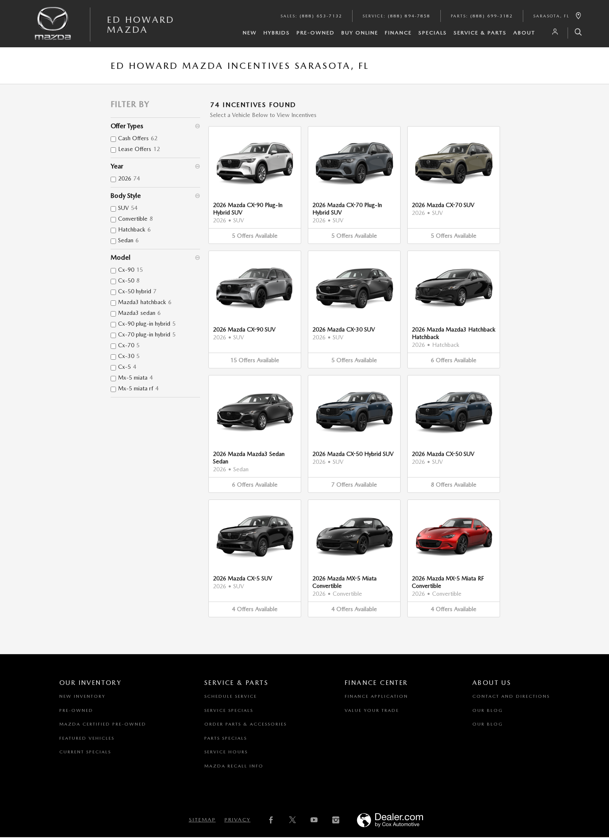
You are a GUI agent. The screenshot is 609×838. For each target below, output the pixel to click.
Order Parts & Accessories (245, 724)
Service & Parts (480, 32)
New (250, 32)
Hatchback (134, 229)
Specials (432, 32)
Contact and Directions (511, 696)
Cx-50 (129, 280)
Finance (398, 32)
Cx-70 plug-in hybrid (147, 334)
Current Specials (85, 752)
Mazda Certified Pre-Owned (102, 724)
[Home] (53, 30)
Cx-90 (130, 269)
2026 (129, 178)
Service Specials (228, 710)
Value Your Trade (372, 710)
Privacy (238, 819)
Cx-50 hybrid (137, 291)
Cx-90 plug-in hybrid (147, 323)
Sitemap (202, 819)
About (524, 32)
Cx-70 (129, 345)
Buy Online (359, 32)
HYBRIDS (276, 32)
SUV (128, 208)
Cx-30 (129, 356)
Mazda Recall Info (233, 766)
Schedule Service (230, 696)
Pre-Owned (316, 32)
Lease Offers (139, 149)
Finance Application (376, 696)
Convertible (135, 218)
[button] (254, 185)
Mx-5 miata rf (138, 388)
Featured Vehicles (86, 738)
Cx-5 (127, 366)
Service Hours (226, 752)
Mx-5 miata (135, 377)
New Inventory (82, 696)
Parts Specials (225, 738)
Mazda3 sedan (139, 312)
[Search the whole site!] (575, 33)
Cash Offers (137, 138)
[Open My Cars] (553, 31)
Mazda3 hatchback (145, 302)
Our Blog (487, 710)
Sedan (128, 240)
